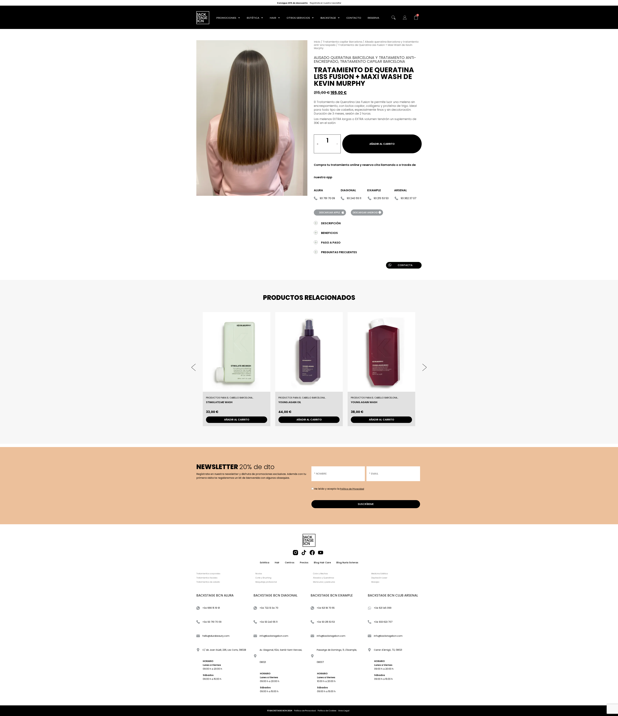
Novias (258, 573)
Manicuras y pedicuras (324, 582)
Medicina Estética (379, 573)
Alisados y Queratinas (323, 577)
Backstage (328, 18)
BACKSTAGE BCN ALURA (215, 595)
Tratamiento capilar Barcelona (342, 42)
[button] (200, 367)
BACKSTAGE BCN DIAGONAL (275, 595)
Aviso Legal (343, 710)
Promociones (226, 18)
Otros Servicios (298, 18)
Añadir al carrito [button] (236, 419)
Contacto (353, 18)
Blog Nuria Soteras (347, 562)
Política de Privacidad (352, 488)
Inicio (317, 42)
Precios (304, 562)
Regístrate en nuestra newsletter (325, 3)
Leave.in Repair (360, 402)
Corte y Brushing (263, 577)
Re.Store (284, 402)
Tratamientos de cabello (208, 582)
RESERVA (373, 18)
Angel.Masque (216, 402)
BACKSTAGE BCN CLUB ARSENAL (393, 595)
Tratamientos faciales (206, 577)
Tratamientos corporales (208, 573)
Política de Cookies (327, 710)
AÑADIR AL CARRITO (382, 144)
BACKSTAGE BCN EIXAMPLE (332, 595)
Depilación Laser (379, 577)
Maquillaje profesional (266, 582)
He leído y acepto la (339, 489)
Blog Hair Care (322, 562)
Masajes (375, 582)
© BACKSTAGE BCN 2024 (279, 710)
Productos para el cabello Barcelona (229, 397)
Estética (253, 18)
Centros (289, 562)
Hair (273, 18)
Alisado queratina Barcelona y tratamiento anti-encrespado (366, 43)
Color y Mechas (320, 573)
